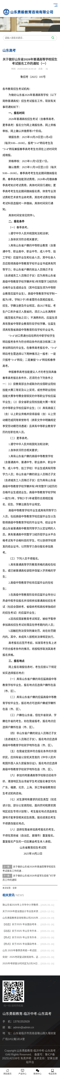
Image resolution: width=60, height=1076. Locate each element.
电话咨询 (52, 1074)
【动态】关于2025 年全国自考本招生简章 (21, 924)
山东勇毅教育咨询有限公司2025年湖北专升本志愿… (21, 917)
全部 (14, 888)
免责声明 (25, 1058)
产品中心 (22, 1074)
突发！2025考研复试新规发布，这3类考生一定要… (21, 957)
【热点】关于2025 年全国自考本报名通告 (21, 944)
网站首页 (8, 1074)
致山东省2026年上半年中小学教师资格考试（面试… (21, 904)
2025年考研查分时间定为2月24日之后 (21, 963)
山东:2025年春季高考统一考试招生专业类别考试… (21, 950)
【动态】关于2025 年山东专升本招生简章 (21, 930)
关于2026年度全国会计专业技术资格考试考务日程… (21, 911)
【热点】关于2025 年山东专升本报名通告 (21, 937)
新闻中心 (38, 1074)
